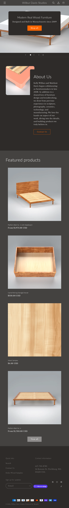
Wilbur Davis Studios (18, 504)
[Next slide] (39, 55)
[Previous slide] (25, 55)
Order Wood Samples (14, 473)
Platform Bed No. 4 (14, 428)
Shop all (34, 28)
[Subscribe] (29, 485)
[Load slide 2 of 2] (34, 55)
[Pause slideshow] (43, 55)
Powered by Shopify (32, 504)
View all (34, 439)
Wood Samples (13, 360)
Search (8, 463)
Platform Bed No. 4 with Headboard (20, 225)
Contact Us (42, 132)
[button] (4, 2)
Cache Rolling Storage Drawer (18, 293)
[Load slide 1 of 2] (30, 55)
